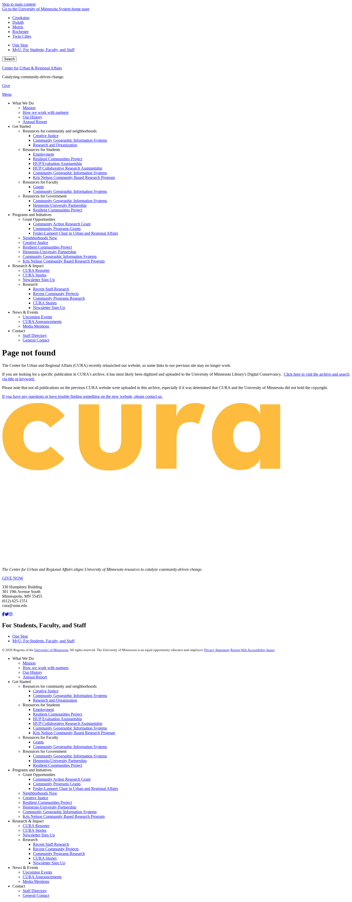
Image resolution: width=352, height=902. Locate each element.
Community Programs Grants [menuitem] (57, 228)
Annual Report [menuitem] (35, 122)
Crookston (20, 17)
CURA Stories (34, 830)
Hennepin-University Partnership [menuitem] (60, 205)
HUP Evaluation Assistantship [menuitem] (57, 163)
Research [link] (30, 284)
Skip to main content (19, 4)
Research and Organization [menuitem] (55, 145)
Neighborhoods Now (40, 793)
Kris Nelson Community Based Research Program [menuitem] (74, 177)
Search (9, 59)
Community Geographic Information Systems (70, 695)
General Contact (36, 895)
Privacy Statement (216, 650)
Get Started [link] (21, 126)
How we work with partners (46, 668)
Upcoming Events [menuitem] (37, 317)
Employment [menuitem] (43, 154)
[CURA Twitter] (7, 614)
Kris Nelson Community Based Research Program (74, 733)
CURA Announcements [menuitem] (42, 321)
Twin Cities (21, 36)
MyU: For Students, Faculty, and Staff (43, 50)
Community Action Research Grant (61, 779)
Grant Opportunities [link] (39, 219)
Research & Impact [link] (28, 266)
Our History (32, 672)
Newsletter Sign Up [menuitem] (39, 280)
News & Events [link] (25, 312)
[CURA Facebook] (3, 614)
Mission (29, 663)
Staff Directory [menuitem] (35, 335)
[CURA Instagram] (10, 614)
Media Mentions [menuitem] (36, 326)
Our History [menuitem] (32, 117)
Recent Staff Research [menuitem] (51, 289)
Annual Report (35, 677)
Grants (38, 742)
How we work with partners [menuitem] (46, 112)
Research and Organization (55, 700)
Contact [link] (18, 331)
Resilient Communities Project (57, 714)
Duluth (18, 22)
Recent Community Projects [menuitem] (56, 293)
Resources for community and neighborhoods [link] (60, 131)
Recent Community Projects (56, 849)
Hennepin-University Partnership (60, 760)
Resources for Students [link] (41, 149)
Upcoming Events (37, 872)
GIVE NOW (12, 578)
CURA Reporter (36, 826)
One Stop (20, 45)
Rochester (20, 31)
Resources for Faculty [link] (40, 182)
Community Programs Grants (57, 784)
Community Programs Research (59, 853)
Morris (17, 27)
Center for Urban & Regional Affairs (32, 68)
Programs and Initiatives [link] (32, 214)
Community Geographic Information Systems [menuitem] (70, 140)
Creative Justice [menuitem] (45, 135)
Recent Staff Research (51, 844)
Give (6, 85)
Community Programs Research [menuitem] (59, 298)
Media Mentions (36, 881)
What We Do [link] (23, 103)
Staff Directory (35, 891)
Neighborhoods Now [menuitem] (40, 238)
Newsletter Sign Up (39, 835)
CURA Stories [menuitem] (34, 275)
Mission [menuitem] (29, 108)
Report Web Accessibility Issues (252, 650)
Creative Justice (45, 691)
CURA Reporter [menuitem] (36, 270)
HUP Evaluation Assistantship (57, 719)
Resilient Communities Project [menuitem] (57, 159)
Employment (43, 709)
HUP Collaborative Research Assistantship (67, 723)
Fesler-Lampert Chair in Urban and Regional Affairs (75, 788)
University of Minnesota (51, 650)
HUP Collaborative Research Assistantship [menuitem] (67, 168)
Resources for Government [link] (44, 196)
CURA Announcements (42, 877)
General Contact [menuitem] (36, 340)
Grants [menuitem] (38, 187)
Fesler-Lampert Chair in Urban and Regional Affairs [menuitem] (75, 233)
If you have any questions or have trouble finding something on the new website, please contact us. (82, 396)
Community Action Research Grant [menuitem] (61, 224)
